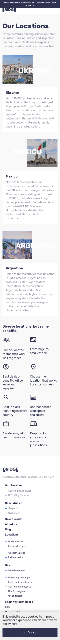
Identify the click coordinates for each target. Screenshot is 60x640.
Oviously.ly (14, 513)
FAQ (7, 607)
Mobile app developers (20, 577)
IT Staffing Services (18, 495)
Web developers (16, 570)
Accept (32, 632)
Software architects (19, 586)
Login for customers (19, 601)
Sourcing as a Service (19, 490)
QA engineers (15, 595)
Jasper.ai (13, 508)
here (15, 624)
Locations (11, 534)
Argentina (14, 268)
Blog (8, 529)
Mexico (12, 176)
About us (11, 524)
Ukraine (12, 93)
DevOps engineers (18, 591)
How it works (13, 519)
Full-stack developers (20, 582)
